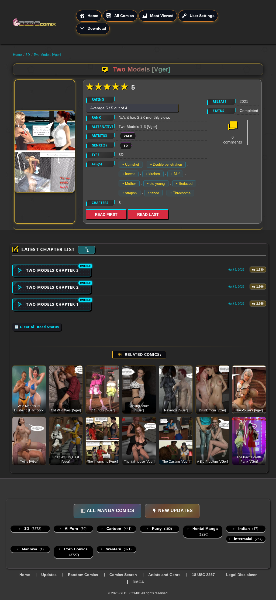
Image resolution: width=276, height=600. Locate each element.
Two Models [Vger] (47, 55)
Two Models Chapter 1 (52, 304)
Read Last (148, 214)
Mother (130, 184)
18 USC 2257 (203, 574)
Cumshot (132, 164)
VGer (128, 136)
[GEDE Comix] (44, 22)
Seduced (185, 184)
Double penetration (167, 164)
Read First (106, 214)
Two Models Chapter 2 (52, 287)
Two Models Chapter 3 (52, 270)
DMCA (138, 582)
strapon (131, 193)
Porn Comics (75, 552)
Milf (177, 174)
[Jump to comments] (233, 126)
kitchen (154, 174)
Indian (247, 528)
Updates (49, 574)
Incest (130, 174)
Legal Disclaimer (241, 574)
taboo (154, 193)
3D (28, 55)
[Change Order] (86, 250)
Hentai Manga (204, 531)
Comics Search (123, 574)
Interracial (248, 539)
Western (118, 549)
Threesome (182, 193)
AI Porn (75, 528)
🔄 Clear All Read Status (37, 327)
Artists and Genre (164, 574)
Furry (161, 528)
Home (17, 55)
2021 (244, 101)
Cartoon (118, 528)
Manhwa (32, 549)
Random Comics (83, 574)
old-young (157, 184)
